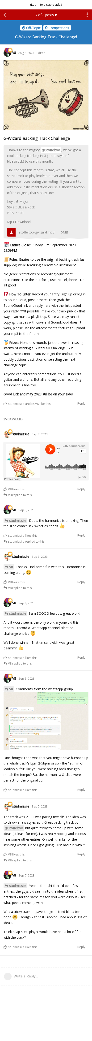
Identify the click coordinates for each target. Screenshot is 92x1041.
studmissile (17, 520)
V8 (11, 567)
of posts (44, 15)
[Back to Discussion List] (4, 14)
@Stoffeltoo (51, 150)
